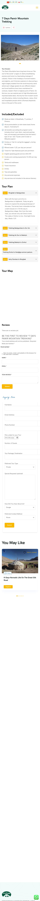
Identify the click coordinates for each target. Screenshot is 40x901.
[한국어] (22, 2)
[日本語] (19, 2)
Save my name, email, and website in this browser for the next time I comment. (20, 353)
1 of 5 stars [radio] (3, 350)
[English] (11, 2)
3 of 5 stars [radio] (8, 350)
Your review (7, 374)
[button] (20, 63)
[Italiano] (16, 2)
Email (4, 366)
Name (4, 357)
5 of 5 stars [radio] (13, 350)
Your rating (5, 347)
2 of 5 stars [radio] (5, 350)
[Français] (14, 2)
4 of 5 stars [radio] (11, 350)
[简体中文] (8, 2)
